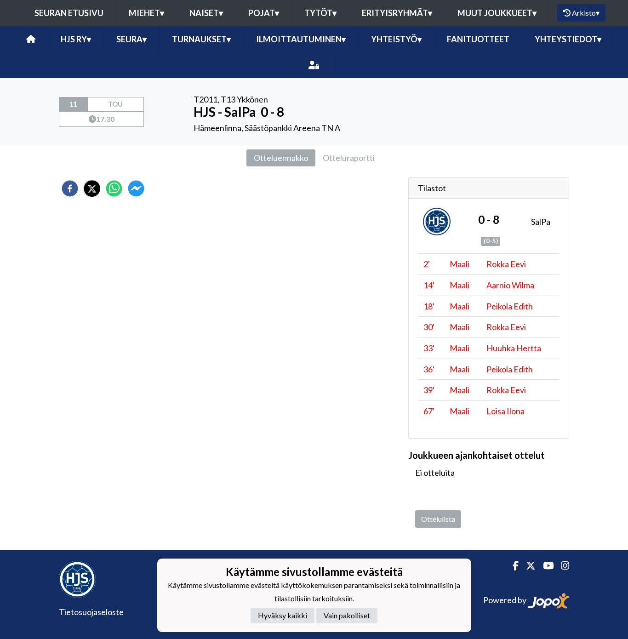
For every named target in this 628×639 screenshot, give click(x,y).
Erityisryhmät (397, 13)
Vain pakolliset (347, 615)
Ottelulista (438, 518)
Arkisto (585, 12)
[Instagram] (561, 566)
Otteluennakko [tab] (281, 158)
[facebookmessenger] (136, 188)
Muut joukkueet (497, 13)
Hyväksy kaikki (282, 615)
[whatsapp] (114, 188)
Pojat (263, 13)
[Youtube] (545, 566)
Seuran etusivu (68, 13)
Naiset (206, 13)
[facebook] (70, 188)
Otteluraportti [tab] (349, 158)
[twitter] (92, 188)
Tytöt (320, 13)
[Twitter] (527, 566)
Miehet (146, 13)
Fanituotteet (478, 39)
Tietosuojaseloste (91, 612)
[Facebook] (512, 566)
